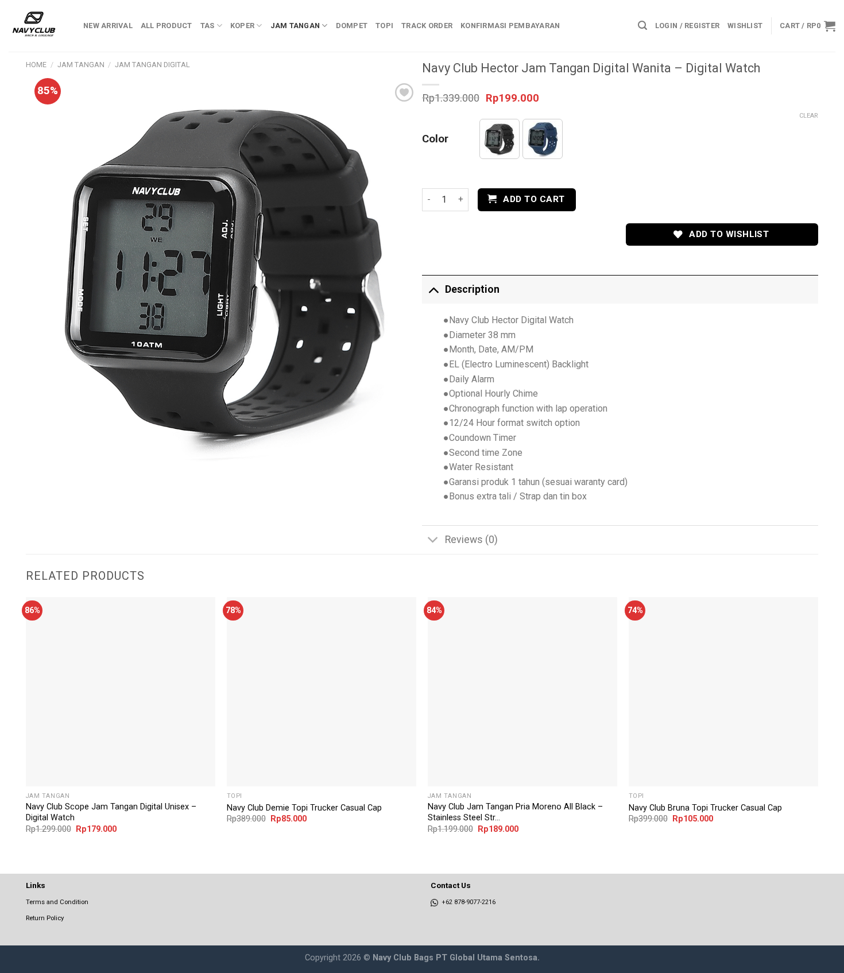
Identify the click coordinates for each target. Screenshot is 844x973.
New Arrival (108, 25)
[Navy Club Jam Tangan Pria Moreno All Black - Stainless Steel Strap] (522, 691)
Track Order (426, 25)
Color (435, 139)
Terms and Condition (57, 902)
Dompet (352, 25)
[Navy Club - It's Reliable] (37, 26)
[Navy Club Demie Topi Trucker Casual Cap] (321, 691)
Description (472, 289)
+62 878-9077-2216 (466, 902)
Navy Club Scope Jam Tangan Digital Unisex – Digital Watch (111, 812)
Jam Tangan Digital (152, 64)
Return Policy (45, 918)
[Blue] (542, 139)
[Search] (642, 25)
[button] (499, 139)
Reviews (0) (471, 539)
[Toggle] (433, 289)
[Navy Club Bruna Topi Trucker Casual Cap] (723, 691)
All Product (166, 25)
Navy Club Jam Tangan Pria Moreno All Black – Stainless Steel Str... (515, 812)
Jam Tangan (295, 25)
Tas (207, 25)
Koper (242, 25)
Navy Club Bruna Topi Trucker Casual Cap (705, 808)
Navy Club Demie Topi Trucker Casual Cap (304, 808)
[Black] (499, 139)
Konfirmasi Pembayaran (510, 25)
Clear (808, 115)
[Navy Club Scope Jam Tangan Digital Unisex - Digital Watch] (120, 691)
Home (36, 64)
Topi (384, 25)
